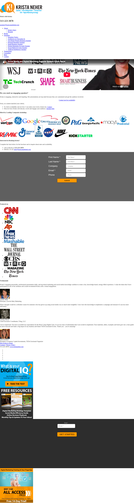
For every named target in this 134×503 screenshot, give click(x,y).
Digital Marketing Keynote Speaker (19, 46)
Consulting (7, 53)
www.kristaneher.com (16, 347)
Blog (5, 55)
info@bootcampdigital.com (22, 149)
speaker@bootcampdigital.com (9, 25)
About (6, 28)
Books (6, 33)
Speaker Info (50, 108)
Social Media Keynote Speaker (17, 48)
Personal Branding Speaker (16, 42)
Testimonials (8, 51)
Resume (10, 32)
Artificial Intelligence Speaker (17, 49)
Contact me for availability (67, 100)
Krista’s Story (12, 30)
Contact (6, 56)
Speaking (7, 35)
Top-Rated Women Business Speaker (19, 41)
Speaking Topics (13, 37)
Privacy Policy (10, 345)
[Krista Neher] (21, 13)
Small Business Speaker (15, 44)
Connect (2, 345)
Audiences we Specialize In (16, 39)
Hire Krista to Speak (6, 343)
